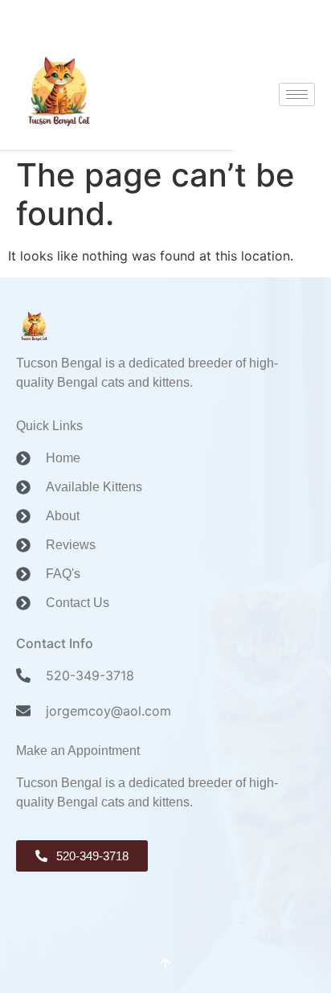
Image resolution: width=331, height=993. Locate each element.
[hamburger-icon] (297, 94)
